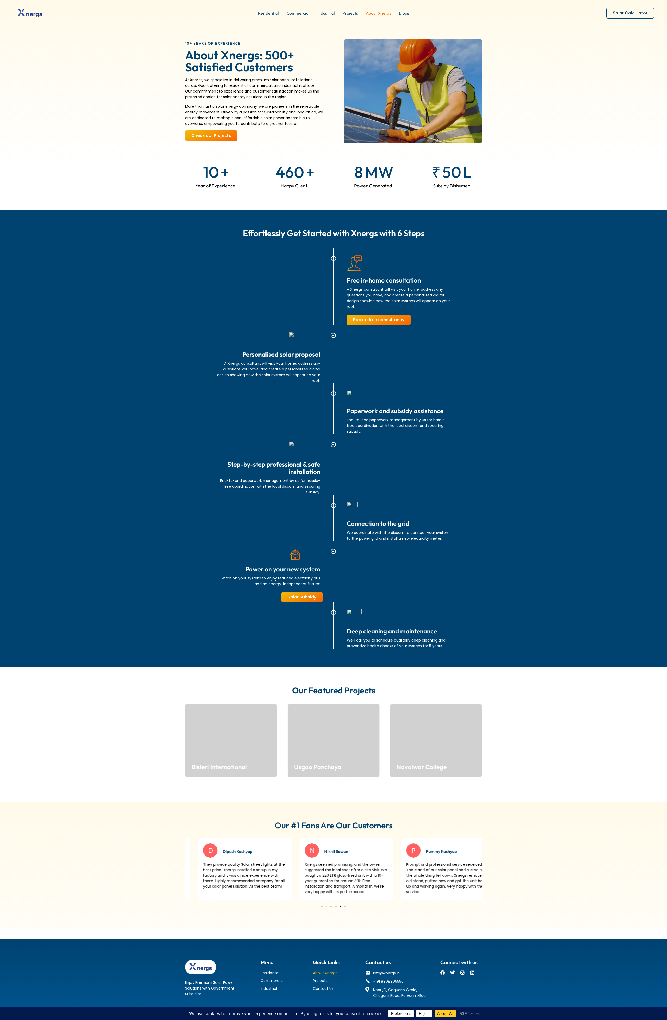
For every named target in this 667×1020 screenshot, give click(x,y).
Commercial (298, 13)
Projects (350, 13)
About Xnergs (378, 13)
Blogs (404, 13)
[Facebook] (442, 972)
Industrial (326, 13)
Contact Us (323, 988)
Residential (268, 13)
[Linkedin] (472, 972)
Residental (270, 972)
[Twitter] (452, 972)
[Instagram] (462, 972)
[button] (320, 783)
